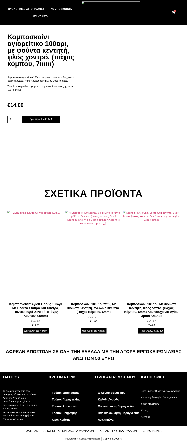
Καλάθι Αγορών (108, 399)
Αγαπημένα (106, 419)
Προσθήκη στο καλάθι (41, 119)
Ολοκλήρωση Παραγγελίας (116, 406)
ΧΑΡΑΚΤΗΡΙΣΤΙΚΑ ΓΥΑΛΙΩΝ (118, 430)
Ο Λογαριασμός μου (111, 392)
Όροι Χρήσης (61, 419)
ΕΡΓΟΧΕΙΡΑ (40, 15)
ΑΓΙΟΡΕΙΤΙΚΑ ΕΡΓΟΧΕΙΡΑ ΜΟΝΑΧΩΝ (69, 430)
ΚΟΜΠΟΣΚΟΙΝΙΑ (61, 9)
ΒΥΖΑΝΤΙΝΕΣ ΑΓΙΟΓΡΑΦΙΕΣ (26, 9)
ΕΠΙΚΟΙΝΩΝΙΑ (152, 430)
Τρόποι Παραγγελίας (66, 399)
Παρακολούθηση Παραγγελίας (118, 413)
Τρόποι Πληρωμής (64, 413)
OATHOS (32, 430)
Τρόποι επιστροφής (65, 392)
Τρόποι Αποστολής (65, 406)
